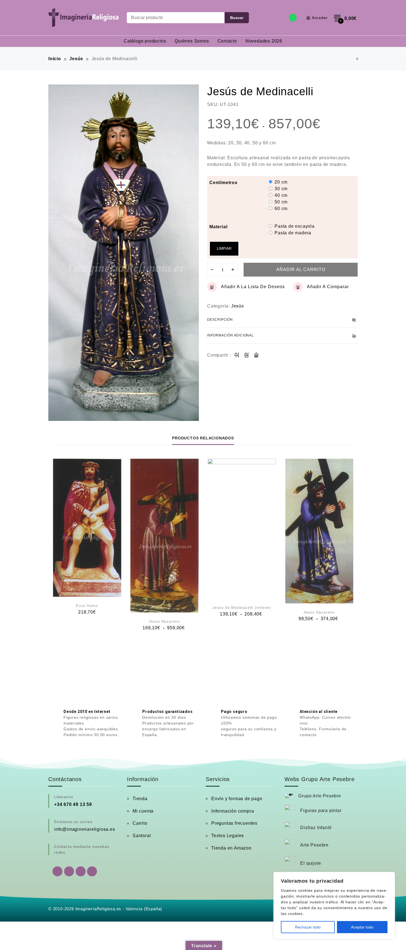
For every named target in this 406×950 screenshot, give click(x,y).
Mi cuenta (143, 811)
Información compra (232, 811)
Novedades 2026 (264, 41)
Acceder (320, 17)
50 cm (281, 202)
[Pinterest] (92, 871)
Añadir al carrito (300, 269)
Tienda (140, 798)
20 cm (281, 182)
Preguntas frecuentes (234, 823)
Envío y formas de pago (236, 798)
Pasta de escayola (295, 226)
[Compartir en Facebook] (237, 355)
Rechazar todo (308, 927)
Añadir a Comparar (328, 286)
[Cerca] (389, 876)
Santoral (142, 835)
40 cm (281, 195)
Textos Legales (227, 835)
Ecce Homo (87, 605)
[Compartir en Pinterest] (256, 355)
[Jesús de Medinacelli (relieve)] (357, 59)
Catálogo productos (145, 41)
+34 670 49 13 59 (73, 804)
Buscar (236, 17)
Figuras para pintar (320, 810)
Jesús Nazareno (164, 621)
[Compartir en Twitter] (246, 355)
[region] (334, 905)
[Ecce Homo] (87, 528)
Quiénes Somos (192, 41)
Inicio (54, 58)
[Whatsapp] (293, 18)
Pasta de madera (293, 232)
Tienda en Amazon (231, 848)
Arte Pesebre (314, 845)
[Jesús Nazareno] (164, 535)
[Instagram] (81, 871)
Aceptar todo (362, 927)
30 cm (281, 188)
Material (218, 226)
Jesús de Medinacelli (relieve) (241, 607)
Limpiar (224, 248)
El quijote (310, 863)
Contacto (227, 41)
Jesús (76, 58)
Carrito (140, 823)
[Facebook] (69, 871)
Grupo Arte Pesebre (319, 796)
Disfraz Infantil (316, 827)
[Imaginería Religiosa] (83, 17)
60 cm (281, 208)
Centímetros (223, 182)
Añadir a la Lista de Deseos (253, 286)
